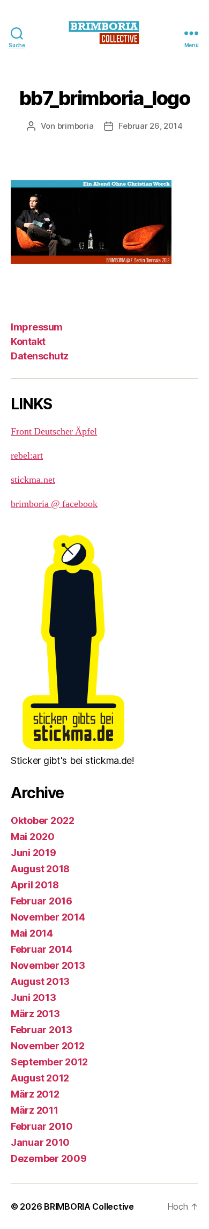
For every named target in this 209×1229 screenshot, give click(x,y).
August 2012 (40, 1078)
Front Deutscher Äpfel (54, 431)
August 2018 (40, 868)
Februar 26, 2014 (150, 126)
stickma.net (33, 480)
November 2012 (48, 1045)
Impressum (37, 327)
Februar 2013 (41, 1029)
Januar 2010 (40, 1142)
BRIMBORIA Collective (89, 1206)
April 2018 (34, 885)
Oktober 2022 (42, 820)
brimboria (75, 126)
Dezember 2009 (49, 1158)
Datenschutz (40, 356)
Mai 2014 (32, 933)
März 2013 (35, 1013)
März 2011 (34, 1110)
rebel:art (27, 456)
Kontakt (28, 341)
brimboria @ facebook (54, 504)
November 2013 (48, 965)
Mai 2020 (33, 836)
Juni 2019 (33, 852)
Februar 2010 (42, 1126)
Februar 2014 (41, 949)
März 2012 (35, 1094)
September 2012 (49, 1062)
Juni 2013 (33, 997)
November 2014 (48, 917)
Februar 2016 (41, 901)
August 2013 (40, 981)
